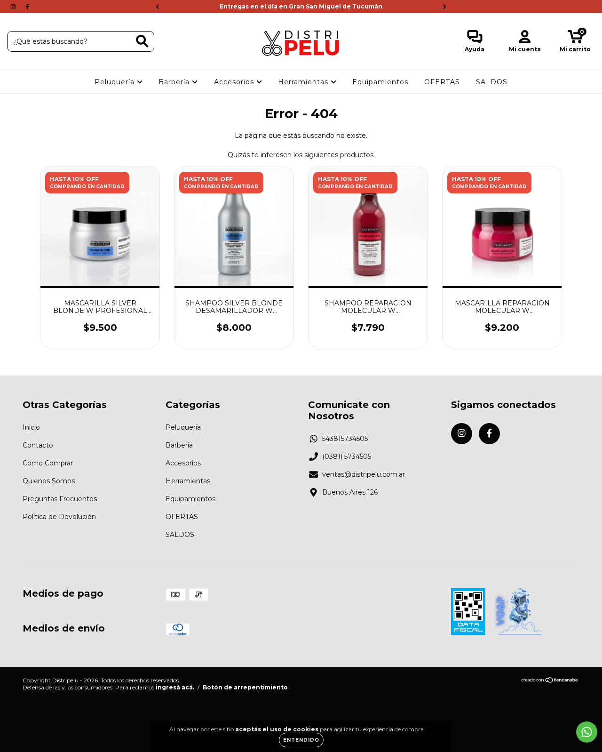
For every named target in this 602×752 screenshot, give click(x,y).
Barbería (175, 82)
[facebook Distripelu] (27, 6)
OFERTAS (442, 82)
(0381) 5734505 (346, 456)
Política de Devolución (59, 516)
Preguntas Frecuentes (60, 499)
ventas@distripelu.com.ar (363, 474)
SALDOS (491, 82)
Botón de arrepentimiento (245, 687)
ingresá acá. (175, 687)
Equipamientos (380, 82)
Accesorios (235, 82)
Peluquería (116, 82)
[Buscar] (142, 41)
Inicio (31, 427)
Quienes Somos (49, 481)
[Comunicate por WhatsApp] (586, 732)
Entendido (301, 740)
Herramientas (304, 82)
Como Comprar (48, 463)
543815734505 (345, 438)
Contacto (38, 445)
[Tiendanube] (550, 681)
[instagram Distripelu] (14, 6)
